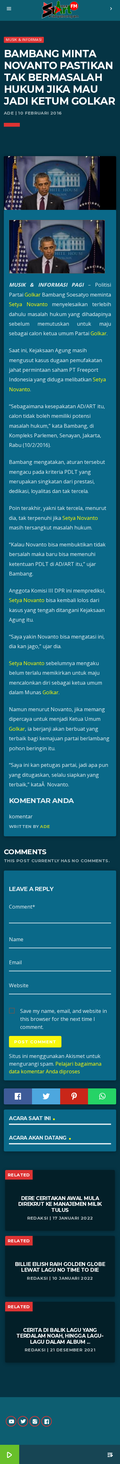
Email (15, 962)
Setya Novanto (28, 304)
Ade (45, 826)
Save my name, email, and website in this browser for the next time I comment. (63, 1011)
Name (16, 939)
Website (18, 985)
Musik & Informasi (24, 39)
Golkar (33, 294)
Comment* (22, 906)
